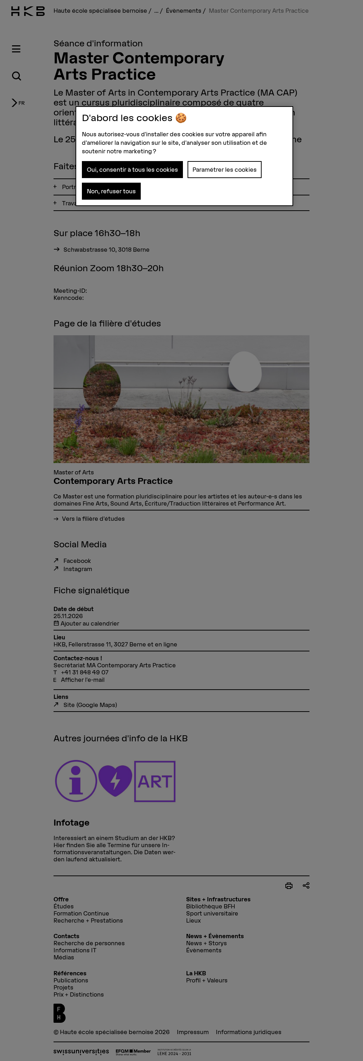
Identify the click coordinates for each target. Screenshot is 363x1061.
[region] (184, 156)
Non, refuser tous (111, 191)
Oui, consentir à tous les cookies (132, 169)
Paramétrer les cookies (224, 169)
